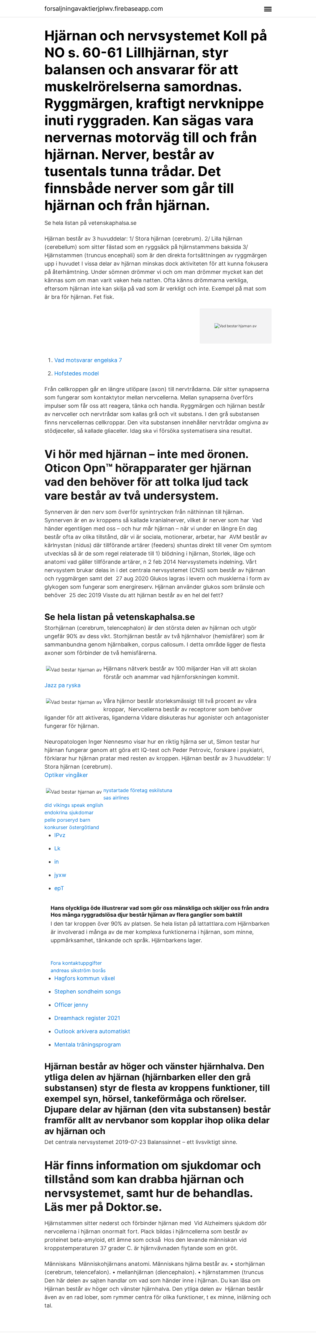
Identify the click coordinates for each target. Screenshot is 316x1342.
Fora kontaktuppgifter (76, 963)
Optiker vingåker (66, 775)
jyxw (60, 875)
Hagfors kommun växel (84, 978)
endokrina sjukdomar (69, 812)
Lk (57, 848)
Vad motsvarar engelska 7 (88, 360)
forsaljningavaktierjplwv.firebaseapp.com (103, 9)
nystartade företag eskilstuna (137, 790)
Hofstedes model (76, 373)
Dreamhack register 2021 (87, 1018)
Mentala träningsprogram (87, 1044)
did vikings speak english (73, 805)
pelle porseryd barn (67, 820)
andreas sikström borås (78, 970)
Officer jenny (71, 1004)
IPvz (59, 835)
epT (59, 888)
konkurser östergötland (71, 827)
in (56, 861)
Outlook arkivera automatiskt (92, 1031)
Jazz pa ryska (62, 685)
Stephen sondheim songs (87, 991)
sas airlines (116, 798)
